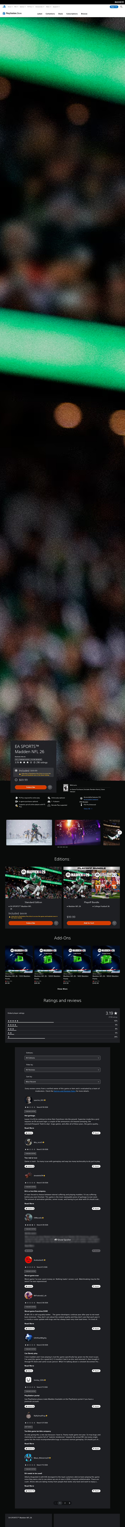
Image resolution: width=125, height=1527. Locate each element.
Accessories (38, 7)
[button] (91, 799)
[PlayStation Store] (12, 13)
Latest (39, 14)
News (48, 7)
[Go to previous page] (55, 1503)
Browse (84, 14)
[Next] (120, 832)
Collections (50, 14)
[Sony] (119, 4)
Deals (60, 14)
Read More (29, 1128)
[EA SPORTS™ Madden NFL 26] (29, 832)
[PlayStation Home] (4, 6)
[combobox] (62, 1058)
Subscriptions (72, 14)
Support (55, 7)
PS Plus (29, 7)
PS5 (15, 7)
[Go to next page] (70, 1503)
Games (22, 7)
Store (9, 7)
